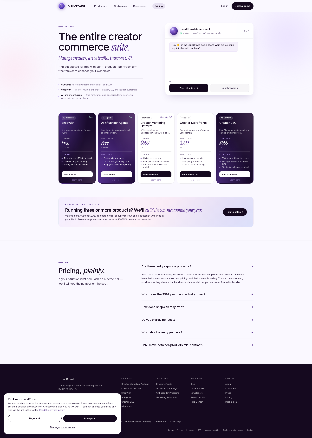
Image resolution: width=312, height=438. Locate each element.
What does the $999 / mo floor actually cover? (173, 294)
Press (228, 393)
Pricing (159, 6)
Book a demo (242, 5)
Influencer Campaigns (167, 388)
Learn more (77, 180)
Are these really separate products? (166, 266)
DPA (199, 430)
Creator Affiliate (164, 384)
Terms (180, 430)
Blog (193, 384)
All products (127, 406)
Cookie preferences (233, 430)
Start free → (70, 174)
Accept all (90, 418)
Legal (171, 430)
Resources (139, 6)
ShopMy (147, 421)
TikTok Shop (174, 421)
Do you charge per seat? (158, 319)
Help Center (197, 401)
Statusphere (160, 421)
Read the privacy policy (52, 410)
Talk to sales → (235, 211)
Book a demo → (150, 174)
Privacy (190, 430)
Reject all (34, 418)
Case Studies (197, 388)
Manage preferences (62, 427)
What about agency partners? (162, 332)
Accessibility (212, 430)
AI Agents (126, 397)
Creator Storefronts (131, 388)
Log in (224, 5)
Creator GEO (127, 401)
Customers (120, 6)
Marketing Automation (167, 397)
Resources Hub (198, 397)
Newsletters (197, 393)
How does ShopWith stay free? (163, 307)
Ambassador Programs (167, 393)
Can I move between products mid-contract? (172, 345)
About (228, 384)
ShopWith (126, 393)
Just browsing (230, 88)
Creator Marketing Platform (135, 384)
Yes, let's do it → (188, 88)
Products (99, 6)
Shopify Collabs (133, 421)
